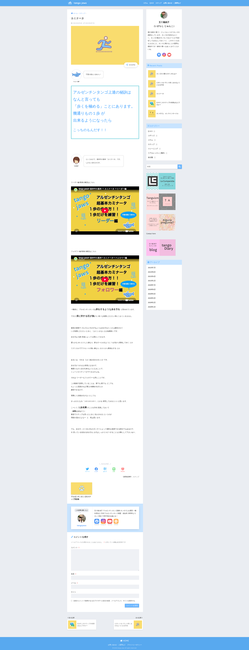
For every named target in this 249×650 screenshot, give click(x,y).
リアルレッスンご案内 (157, 153)
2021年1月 (152, 281)
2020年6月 (152, 289)
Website (116, 524)
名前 (73, 574)
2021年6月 (152, 272)
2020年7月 (152, 285)
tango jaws (80, 3)
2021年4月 (152, 276)
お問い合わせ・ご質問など (172, 3)
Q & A (152, 3)
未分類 (151, 157)
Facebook (96, 524)
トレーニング (154, 149)
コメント (75, 547)
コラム (145, 3)
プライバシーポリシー (134, 645)
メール (74, 583)
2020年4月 (152, 294)
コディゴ (152, 136)
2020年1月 (152, 307)
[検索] (180, 166)
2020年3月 (152, 298)
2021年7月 (152, 268)
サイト (73, 592)
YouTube (110, 524)
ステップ (158, 3)
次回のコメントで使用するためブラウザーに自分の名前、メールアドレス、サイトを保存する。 (104, 601)
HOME (125, 640)
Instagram (103, 524)
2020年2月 (152, 302)
